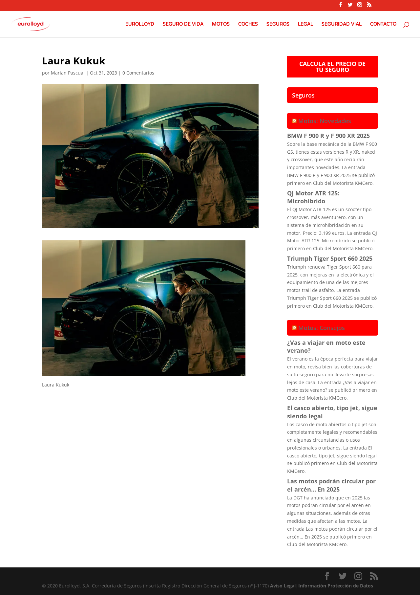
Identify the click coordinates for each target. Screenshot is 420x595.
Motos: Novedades (324, 121)
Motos (221, 24)
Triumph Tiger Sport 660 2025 (329, 258)
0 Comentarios (138, 73)
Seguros (277, 24)
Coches (248, 24)
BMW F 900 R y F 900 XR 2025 (328, 136)
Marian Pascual (68, 73)
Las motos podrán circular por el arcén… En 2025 (331, 485)
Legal (305, 24)
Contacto (383, 24)
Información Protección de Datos (335, 586)
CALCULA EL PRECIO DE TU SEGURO (332, 67)
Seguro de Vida (183, 24)
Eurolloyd (139, 24)
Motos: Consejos (321, 328)
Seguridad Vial (342, 24)
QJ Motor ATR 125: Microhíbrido (313, 197)
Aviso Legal (283, 586)
